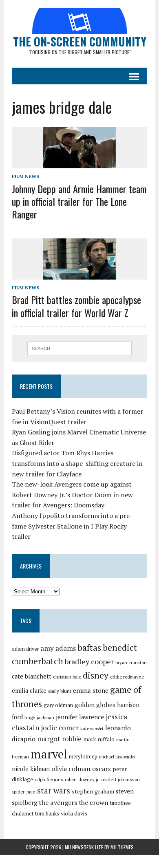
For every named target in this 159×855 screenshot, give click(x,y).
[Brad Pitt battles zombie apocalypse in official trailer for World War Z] (79, 274)
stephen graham (93, 791)
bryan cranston (131, 662)
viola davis (74, 813)
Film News (25, 176)
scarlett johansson (120, 779)
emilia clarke (29, 690)
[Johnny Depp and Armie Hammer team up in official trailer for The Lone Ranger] (79, 163)
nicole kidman (31, 769)
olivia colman (71, 768)
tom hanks (47, 813)
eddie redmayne (127, 677)
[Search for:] (79, 347)
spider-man (23, 792)
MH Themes (122, 847)
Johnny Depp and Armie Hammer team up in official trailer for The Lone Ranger (79, 201)
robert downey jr (82, 779)
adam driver (25, 649)
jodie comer (60, 727)
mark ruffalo (99, 739)
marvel (49, 754)
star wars (53, 790)
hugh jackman (39, 717)
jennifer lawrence (80, 717)
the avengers (58, 802)
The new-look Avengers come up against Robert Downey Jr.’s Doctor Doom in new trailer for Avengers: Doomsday (72, 494)
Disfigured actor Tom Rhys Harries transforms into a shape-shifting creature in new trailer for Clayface (77, 463)
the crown (93, 802)
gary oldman (58, 705)
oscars (101, 768)
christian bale (67, 677)
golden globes (95, 705)
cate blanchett (31, 676)
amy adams (58, 648)
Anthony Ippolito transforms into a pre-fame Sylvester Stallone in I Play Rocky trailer (72, 526)
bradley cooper (89, 661)
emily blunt (59, 691)
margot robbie (59, 738)
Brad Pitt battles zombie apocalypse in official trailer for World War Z (76, 306)
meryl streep (83, 756)
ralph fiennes (49, 779)
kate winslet (92, 729)
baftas (89, 647)
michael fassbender (117, 757)
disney (95, 675)
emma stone (90, 690)
